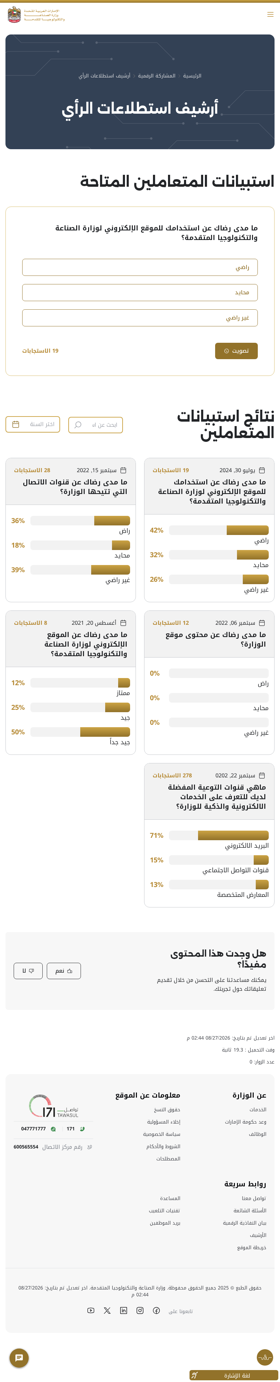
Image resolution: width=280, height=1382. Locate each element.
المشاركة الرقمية (157, 76)
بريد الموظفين (165, 1223)
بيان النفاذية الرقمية (244, 1223)
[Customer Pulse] (265, 1357)
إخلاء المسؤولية (163, 1122)
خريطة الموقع (251, 1247)
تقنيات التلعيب (164, 1211)
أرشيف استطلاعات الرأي (104, 76)
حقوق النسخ (167, 1109)
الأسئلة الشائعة (250, 1211)
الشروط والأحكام (163, 1146)
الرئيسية (192, 76)
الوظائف (257, 1134)
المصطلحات (168, 1159)
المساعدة (170, 1198)
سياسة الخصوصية (161, 1134)
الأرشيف (258, 1235)
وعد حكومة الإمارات (245, 1122)
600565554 (26, 1147)
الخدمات (258, 1109)
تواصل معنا (254, 1198)
